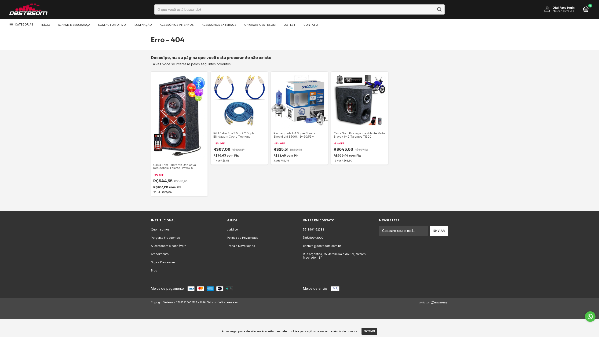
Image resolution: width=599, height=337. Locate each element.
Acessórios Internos (177, 24)
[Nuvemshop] (433, 303)
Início (45, 24)
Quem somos (160, 229)
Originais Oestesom (260, 24)
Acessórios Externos (219, 24)
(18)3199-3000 (313, 237)
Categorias (24, 24)
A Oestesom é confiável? (168, 246)
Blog (154, 270)
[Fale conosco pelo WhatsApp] (590, 316)
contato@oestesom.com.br (322, 246)
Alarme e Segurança (74, 24)
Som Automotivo (112, 24)
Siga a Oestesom (163, 262)
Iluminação (143, 24)
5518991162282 (313, 229)
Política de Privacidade (243, 237)
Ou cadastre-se (563, 11)
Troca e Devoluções (241, 246)
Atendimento (160, 254)
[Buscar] (439, 9)
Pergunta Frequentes (165, 237)
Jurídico (232, 229)
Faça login (567, 7)
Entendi (369, 331)
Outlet (290, 24)
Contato (310, 24)
